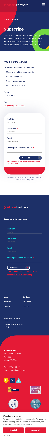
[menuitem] (13, 298)
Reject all (13, 430)
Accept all (35, 430)
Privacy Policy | (19, 324)
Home (6, 19)
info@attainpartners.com (14, 105)
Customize (6, 435)
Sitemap (6, 327)
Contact (14, 19)
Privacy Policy (26, 424)
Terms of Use (8, 324)
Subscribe (25, 158)
